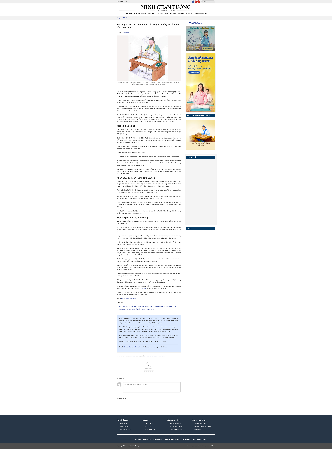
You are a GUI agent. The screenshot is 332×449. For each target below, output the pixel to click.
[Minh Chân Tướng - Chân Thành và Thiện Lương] (166, 7)
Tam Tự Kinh (149, 423)
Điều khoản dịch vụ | (205, 446)
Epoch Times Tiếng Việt (128, 298)
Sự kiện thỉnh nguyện (176, 426)
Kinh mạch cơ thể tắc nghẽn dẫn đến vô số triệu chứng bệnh (136, 309)
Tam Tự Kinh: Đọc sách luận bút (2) (191, 174)
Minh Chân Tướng (148, 356)
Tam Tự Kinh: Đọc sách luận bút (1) (191, 164)
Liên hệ (213, 446)
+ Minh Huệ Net (123, 423)
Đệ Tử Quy (148, 426)
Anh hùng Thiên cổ (140, 14)
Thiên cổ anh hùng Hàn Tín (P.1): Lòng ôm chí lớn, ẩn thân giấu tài (193, 206)
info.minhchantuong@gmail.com (132, 347)
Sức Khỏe (189, 14)
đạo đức (143, 288)
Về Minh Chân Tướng (122, 1)
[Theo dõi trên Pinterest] (196, 1)
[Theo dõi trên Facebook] (193, 1)
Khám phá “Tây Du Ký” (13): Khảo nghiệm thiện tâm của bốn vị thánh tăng (193, 276)
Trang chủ (129, 14)
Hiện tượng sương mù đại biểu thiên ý (193, 254)
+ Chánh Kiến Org (124, 426)
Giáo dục (181, 14)
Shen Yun (151, 14)
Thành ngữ (198, 429)
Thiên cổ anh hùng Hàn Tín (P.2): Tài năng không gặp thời (193, 215)
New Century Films (200, 14)
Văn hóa (162, 356)
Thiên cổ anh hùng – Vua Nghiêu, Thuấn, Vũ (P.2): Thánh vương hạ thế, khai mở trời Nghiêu (193, 196)
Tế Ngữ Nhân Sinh (170, 14)
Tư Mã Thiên (156, 356)
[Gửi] (213, 1)
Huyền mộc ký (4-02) (192, 244)
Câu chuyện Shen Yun (176, 429)
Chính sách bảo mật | (193, 446)
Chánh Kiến (159, 14)
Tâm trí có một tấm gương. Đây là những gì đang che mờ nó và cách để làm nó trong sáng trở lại (147, 306)
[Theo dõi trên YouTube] (198, 1)
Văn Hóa (125, 18)
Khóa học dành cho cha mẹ (203, 426)
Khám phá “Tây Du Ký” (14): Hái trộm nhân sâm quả (193, 265)
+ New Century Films (125, 429)
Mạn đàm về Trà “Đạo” (193, 234)
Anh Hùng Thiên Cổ (175, 423)
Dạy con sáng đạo (150, 429)
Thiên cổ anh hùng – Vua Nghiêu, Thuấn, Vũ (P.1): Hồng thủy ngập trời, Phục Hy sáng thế (193, 185)
